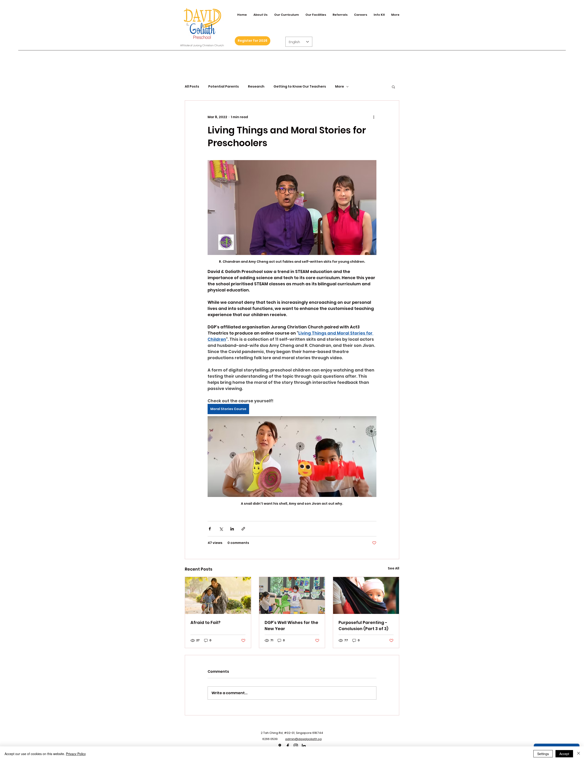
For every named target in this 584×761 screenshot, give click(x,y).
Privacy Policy (76, 753)
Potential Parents (223, 86)
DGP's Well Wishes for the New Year (291, 625)
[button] (393, 86)
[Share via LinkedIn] (232, 529)
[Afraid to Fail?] (218, 595)
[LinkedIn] (304, 746)
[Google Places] (280, 746)
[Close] (578, 753)
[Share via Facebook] (210, 529)
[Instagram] (296, 746)
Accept (564, 753)
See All (393, 568)
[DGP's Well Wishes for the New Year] (292, 595)
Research (256, 86)
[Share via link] (243, 529)
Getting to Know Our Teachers (300, 86)
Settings (543, 753)
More (339, 86)
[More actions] (373, 117)
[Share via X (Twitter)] (221, 529)
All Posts (192, 86)
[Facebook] (288, 746)
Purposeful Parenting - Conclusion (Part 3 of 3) (363, 625)
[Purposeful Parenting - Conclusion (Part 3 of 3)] (366, 595)
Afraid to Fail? (205, 622)
